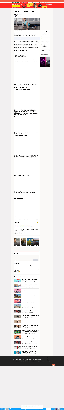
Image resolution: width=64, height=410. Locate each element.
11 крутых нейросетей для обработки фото (45, 36)
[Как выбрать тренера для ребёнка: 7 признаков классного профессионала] (27, 347)
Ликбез (27, 312)
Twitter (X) (23, 359)
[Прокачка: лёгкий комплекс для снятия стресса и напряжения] (27, 342)
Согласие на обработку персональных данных (38, 361)
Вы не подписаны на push (39, 359)
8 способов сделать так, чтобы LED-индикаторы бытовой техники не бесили (45, 42)
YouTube (30, 359)
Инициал (33, 359)
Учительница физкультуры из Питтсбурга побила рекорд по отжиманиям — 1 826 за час (44, 54)
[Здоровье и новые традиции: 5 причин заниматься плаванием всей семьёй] (27, 352)
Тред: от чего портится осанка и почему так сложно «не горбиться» (24, 226)
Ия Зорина (17, 15)
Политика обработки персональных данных (29, 360)
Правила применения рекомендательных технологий (19, 361)
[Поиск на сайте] (49, 1)
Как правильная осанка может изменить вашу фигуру (22, 225)
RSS (35, 359)
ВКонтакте (20, 359)
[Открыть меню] (38, 263)
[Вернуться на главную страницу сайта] (13, 0)
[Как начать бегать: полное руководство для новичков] (27, 301)
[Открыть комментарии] (23, 281)
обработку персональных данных (32, 406)
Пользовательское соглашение (19, 360)
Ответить (19, 272)
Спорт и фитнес (29, 281)
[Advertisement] (26, 64)
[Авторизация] (52, 1)
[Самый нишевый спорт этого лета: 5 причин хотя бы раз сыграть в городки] (27, 280)
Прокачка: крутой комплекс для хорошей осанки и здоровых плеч (24, 223)
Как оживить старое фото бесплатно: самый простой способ (45, 48)
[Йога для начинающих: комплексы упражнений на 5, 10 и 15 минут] (27, 316)
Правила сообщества (29, 361)
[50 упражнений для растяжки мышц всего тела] (27, 321)
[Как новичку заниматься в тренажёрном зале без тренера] (27, 326)
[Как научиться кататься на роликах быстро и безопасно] (27, 291)
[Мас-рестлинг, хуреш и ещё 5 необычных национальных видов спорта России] (27, 306)
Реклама (21, 245)
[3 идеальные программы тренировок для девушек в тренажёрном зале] (27, 311)
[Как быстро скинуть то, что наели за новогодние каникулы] (27, 337)
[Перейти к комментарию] (45, 34)
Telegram (17, 359)
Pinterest (27, 359)
